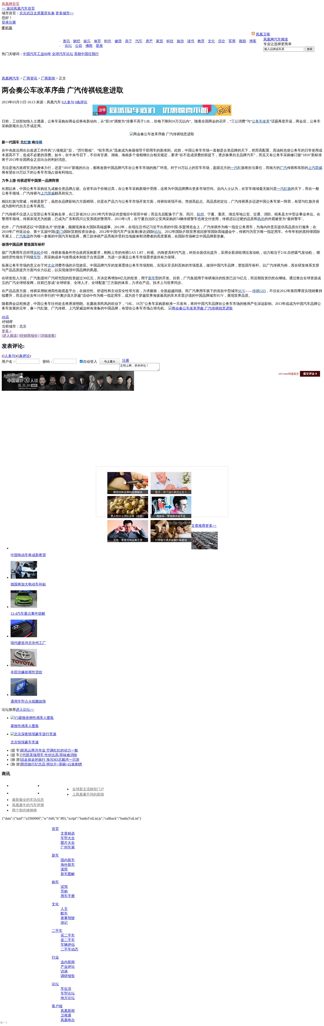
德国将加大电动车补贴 (28, 584)
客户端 (57, 1006)
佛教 (89, 46)
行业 (55, 957)
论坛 (68, 46)
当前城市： (10, 326)
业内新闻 (68, 962)
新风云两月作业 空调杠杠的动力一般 (49, 750)
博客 (252, 41)
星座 (99, 46)
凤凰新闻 (68, 1011)
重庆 (44, 13)
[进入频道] (10, 335)
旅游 (180, 41)
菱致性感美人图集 (25, 726)
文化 (211, 41)
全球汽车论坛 (62, 54)
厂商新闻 (48, 78)
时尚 (107, 41)
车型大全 (68, 838)
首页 (55, 829)
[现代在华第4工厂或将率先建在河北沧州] (24, 636)
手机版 (7, 28)
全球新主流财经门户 (88, 789)
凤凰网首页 (10, 4)
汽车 (138, 41)
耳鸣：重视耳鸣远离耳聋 (127, 540)
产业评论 (68, 967)
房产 (149, 41)
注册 (12, 22)
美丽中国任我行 (86, 54)
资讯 (66, 41)
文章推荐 (198, 526)
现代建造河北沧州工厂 (28, 643)
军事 (232, 41)
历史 (221, 41)
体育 (97, 41)
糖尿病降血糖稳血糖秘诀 (127, 492)
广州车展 (68, 847)
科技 (169, 41)
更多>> (210, 526)
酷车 (64, 913)
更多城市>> (65, 13)
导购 (64, 891)
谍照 (64, 869)
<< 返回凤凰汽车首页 (18, 8)
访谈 (64, 971)
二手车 (57, 931)
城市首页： (10, 13)
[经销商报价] (29, 335)
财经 (76, 41)
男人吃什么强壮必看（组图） (128, 516)
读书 (190, 41)
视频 (242, 41)
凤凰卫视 (263, 34)
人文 (64, 909)
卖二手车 (68, 940)
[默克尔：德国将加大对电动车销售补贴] (24, 577)
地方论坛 (68, 998)
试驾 (64, 887)
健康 (118, 41)
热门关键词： (12, 54)
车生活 (66, 989)
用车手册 (68, 896)
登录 (5, 22)
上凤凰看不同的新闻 (88, 794)
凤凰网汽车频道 (275, 39)
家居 (159, 41)
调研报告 (68, 976)
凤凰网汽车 (10, 78)
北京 (22, 13)
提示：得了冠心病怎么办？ (171, 492)
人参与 (68, 102)
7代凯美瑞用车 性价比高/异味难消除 (49, 755)
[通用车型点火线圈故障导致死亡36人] (24, 694)
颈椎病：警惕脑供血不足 (171, 516)
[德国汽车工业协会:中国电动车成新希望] (204, 548)
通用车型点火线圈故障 (28, 701)
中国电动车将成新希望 (28, 555)
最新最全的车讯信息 (28, 800)
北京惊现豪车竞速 (25, 742)
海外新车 (68, 865)
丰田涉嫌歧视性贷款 (26, 672)
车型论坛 (68, 993)
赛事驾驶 (68, 918)
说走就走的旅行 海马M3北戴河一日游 (50, 759)
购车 (55, 882)
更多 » (6, 331)
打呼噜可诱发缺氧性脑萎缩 (171, 540)
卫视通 (66, 1015)
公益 (78, 46)
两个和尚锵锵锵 (24, 810)
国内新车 (68, 860)
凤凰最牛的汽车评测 (28, 805)
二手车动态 (69, 949)
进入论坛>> (25, 709)
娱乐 (87, 41)
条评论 (81, 102)
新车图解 (68, 874)
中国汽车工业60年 (37, 54)
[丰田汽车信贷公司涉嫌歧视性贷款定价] (24, 665)
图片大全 (68, 843)
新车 (55, 855)
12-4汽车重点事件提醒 (28, 613)
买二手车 (68, 935)
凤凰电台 (68, 1020)
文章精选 (68, 833)
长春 (51, 13)
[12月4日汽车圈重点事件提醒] (24, 607)
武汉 (30, 13)
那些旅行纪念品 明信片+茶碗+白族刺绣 (51, 764)
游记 (64, 922)
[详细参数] (48, 335)
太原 (37, 13)
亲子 (128, 41)
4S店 (5, 317)
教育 (201, 41)
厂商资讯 (30, 78)
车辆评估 (68, 944)
